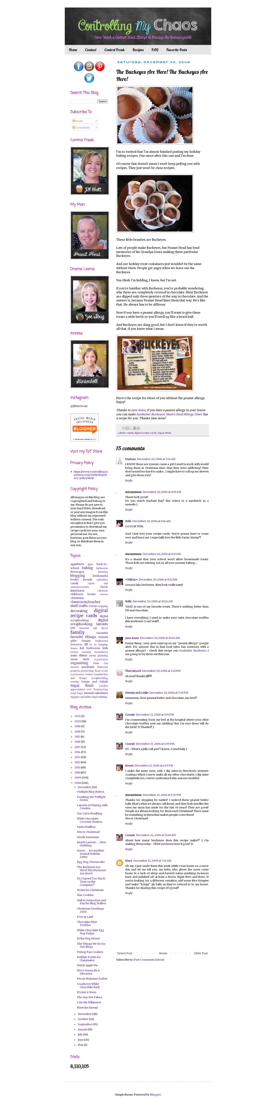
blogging (77, 576)
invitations (76, 644)
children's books (83, 594)
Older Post (201, 953)
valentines (101, 693)
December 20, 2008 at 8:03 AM (162, 492)
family (77, 632)
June (81, 1039)
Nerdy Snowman (88, 837)
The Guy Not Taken (89, 997)
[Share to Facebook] (135, 428)
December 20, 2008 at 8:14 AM (151, 521)
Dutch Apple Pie (87, 965)
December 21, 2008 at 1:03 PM (155, 714)
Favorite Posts (176, 49)
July (80, 1034)
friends (103, 637)
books (74, 579)
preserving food (90, 670)
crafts (83, 606)
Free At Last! (85, 917)
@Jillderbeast (78, 406)
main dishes (78, 655)
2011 (78, 767)
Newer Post (124, 953)
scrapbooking (99, 678)
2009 (78, 777)
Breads (87, 579)
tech (89, 689)
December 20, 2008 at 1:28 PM (161, 671)
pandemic (88, 667)
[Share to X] (131, 428)
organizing (79, 663)
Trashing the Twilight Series (91, 798)
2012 (78, 762)
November (85, 1014)
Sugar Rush (164, 432)
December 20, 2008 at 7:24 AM (156, 459)
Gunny (85, 640)
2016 (78, 741)
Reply (129, 480)
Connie (130, 714)
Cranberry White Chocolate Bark (88, 985)
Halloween (101, 640)
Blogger (155, 1094)
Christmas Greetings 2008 (90, 910)
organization (101, 659)
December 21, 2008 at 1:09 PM (155, 743)
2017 (78, 736)
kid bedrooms (90, 648)
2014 (78, 752)
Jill (86, 644)
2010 (78, 772)
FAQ (154, 49)
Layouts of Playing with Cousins (92, 807)
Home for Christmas (90, 890)
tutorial (89, 693)
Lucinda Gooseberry (95, 652)
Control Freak (114, 49)
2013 (78, 757)
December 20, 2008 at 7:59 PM (168, 692)
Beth (128, 521)
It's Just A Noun (86, 992)
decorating (79, 611)
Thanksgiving (100, 689)
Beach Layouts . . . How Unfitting (91, 844)
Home (73, 49)
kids (105, 648)
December (85, 787)
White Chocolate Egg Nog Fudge (90, 931)
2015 (78, 747)
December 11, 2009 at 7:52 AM (152, 860)
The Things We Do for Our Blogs (91, 945)
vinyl (94, 696)
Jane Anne (132, 638)
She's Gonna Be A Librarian (88, 972)
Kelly (128, 601)
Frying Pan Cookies (90, 952)
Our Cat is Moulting (89, 813)
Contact (91, 49)
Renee (129, 765)
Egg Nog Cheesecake (91, 862)
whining (102, 696)
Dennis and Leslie (136, 692)
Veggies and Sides (80, 696)
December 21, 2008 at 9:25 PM (162, 795)
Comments (82, 127)
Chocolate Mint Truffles (87, 923)
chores (104, 594)
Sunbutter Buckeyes (192, 650)
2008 (78, 783)
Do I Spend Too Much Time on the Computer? (91, 882)
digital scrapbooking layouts (89, 622)
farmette (102, 633)
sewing (74, 681)
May (81, 1044)
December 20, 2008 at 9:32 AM (158, 579)
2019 (78, 726)
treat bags (76, 693)
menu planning (98, 655)
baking (87, 568)
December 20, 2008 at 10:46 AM (160, 638)
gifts (73, 640)
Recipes (137, 49)
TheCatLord (133, 671)
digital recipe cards (145, 432)
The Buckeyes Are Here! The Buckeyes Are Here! (91, 870)
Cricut (93, 606)
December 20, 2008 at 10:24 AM (153, 601)
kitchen (74, 652)
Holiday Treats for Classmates (89, 958)
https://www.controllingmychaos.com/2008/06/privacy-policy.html (91, 475)
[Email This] (124, 428)
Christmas (77, 598)
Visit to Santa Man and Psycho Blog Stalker (91, 902)
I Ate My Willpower (89, 1002)
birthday (103, 572)
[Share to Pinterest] (138, 428)
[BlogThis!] (128, 428)
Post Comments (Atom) (149, 959)
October (83, 1019)
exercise (84, 628)
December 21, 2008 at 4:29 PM (154, 765)
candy (130, 432)
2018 (78, 731)
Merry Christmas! (88, 832)
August (83, 1029)
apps (90, 564)
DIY (72, 628)
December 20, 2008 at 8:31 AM (162, 554)
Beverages (77, 572)
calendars (102, 579)
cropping (102, 606)
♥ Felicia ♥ (131, 579)
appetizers (77, 564)
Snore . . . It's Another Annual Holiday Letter (90, 854)
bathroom (102, 568)
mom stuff (79, 659)
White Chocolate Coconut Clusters (89, 820)
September (85, 1024)
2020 (78, 721)
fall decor (100, 628)
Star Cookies (85, 895)
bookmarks (100, 575)
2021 (78, 716)
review (89, 674)
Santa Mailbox (86, 827)
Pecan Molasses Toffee (92, 978)
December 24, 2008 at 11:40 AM (156, 835)
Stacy (128, 860)
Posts (79, 121)
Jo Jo (93, 644)
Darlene (130, 459)
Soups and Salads (94, 681)
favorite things (83, 637)
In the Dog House (88, 938)
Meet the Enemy (87, 1007)
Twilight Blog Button (90, 791)
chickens (102, 590)
